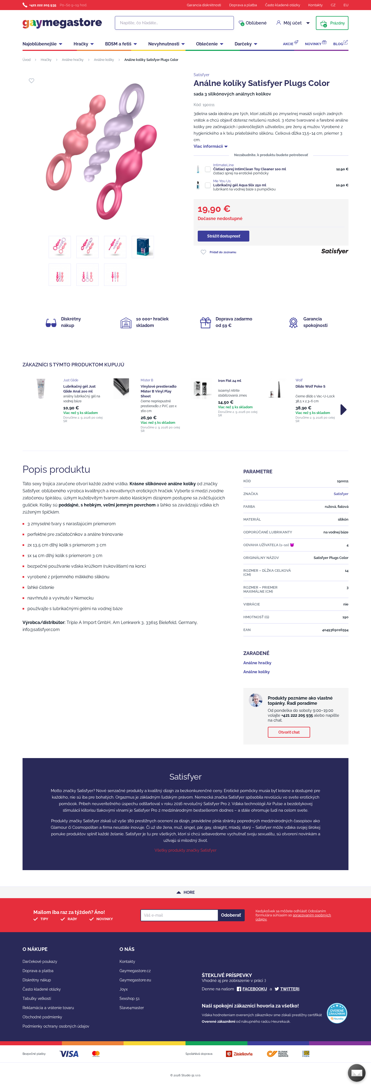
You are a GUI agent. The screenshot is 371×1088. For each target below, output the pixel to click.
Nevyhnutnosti (163, 44)
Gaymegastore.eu (135, 980)
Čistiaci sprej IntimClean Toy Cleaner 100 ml (249, 169)
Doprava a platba (243, 5)
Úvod (26, 60)
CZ (333, 5)
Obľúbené (254, 23)
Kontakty (315, 5)
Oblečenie (207, 44)
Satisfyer (201, 75)
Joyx (124, 989)
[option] (69, 400)
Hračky (81, 44)
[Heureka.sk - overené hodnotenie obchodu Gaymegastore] (337, 1022)
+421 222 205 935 (42, 5)
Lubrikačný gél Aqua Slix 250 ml (239, 185)
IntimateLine (223, 165)
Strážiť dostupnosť (223, 236)
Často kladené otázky (282, 5)
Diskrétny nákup (37, 980)
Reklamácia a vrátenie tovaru (48, 1008)
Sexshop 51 (130, 998)
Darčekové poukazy (40, 961)
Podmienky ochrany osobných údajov (56, 1026)
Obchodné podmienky (42, 1017)
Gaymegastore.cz (135, 971)
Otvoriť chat (289, 732)
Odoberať (231, 915)
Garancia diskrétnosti (204, 5)
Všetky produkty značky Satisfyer (185, 850)
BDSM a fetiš (118, 44)
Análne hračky (73, 60)
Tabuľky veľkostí (37, 998)
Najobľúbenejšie (40, 44)
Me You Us (222, 181)
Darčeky (243, 44)
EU (346, 5)
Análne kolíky (104, 60)
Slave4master (132, 1008)
